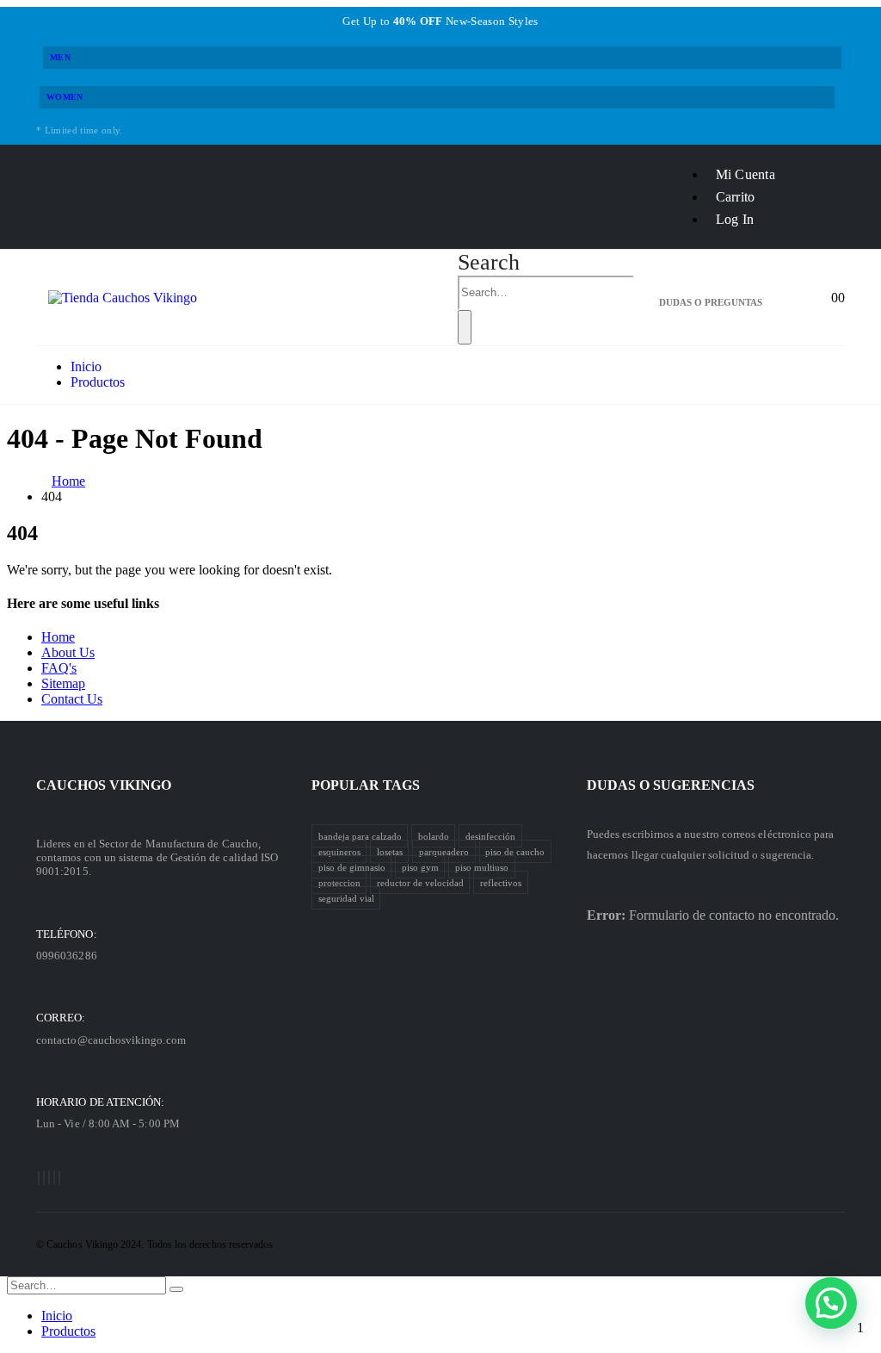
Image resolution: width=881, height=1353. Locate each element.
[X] (44, 1177)
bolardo (433, 835)
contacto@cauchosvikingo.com (111, 1039)
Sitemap (63, 683)
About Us (68, 652)
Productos (98, 382)
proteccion (339, 882)
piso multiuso (481, 866)
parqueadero (444, 851)
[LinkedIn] (59, 1177)
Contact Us (71, 699)
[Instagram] (54, 1177)
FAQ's (59, 668)
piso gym (420, 866)
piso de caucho (515, 851)
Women (64, 97)
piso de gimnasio (351, 866)
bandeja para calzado (360, 835)
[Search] (464, 327)
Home (58, 637)
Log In (735, 219)
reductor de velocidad (420, 882)
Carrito (735, 196)
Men (60, 57)
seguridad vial (346, 897)
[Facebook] (39, 1177)
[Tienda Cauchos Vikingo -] (122, 297)
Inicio (86, 366)
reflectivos (500, 882)
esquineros (339, 851)
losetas (390, 851)
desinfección (490, 835)
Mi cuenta (745, 174)
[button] (831, 1303)
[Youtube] (49, 1177)
